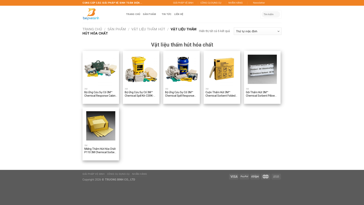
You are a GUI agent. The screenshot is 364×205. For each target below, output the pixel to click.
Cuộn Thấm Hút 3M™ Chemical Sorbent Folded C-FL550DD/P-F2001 (220, 94)
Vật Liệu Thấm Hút (148, 29)
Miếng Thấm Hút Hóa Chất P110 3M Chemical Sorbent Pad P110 (100, 150)
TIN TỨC (167, 14)
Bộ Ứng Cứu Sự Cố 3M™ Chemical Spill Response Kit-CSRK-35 (179, 94)
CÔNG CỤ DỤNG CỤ (210, 2)
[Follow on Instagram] (272, 3)
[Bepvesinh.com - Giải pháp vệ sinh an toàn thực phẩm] (91, 14)
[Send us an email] (279, 3)
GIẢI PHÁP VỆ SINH (183, 2)
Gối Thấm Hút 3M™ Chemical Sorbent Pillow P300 (260, 94)
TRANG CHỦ (133, 14)
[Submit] (276, 14)
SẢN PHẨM (149, 14)
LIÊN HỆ (178, 14)
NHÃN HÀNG (235, 2)
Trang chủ (92, 29)
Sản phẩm (116, 29)
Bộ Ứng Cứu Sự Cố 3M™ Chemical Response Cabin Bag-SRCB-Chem (99, 94)
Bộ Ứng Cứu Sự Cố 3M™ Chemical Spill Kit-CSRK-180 (139, 94)
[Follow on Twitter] (276, 3)
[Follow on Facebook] (269, 3)
